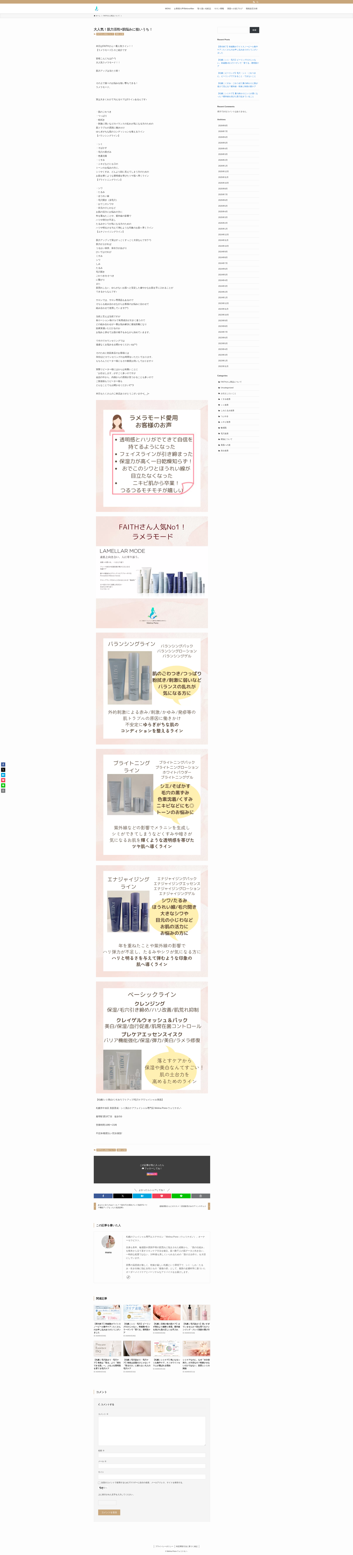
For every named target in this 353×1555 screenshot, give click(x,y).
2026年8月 (223, 125)
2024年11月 (223, 240)
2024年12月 (223, 234)
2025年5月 (223, 206)
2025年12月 (223, 171)
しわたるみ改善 (227, 410)
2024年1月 (223, 297)
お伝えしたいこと (228, 393)
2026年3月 (223, 154)
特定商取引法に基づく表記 (187, 1546)
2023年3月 (223, 355)
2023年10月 (223, 315)
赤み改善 (224, 450)
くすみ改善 (225, 399)
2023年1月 (223, 361)
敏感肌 (224, 428)
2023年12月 (223, 303)
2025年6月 (223, 200)
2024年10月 (223, 246)
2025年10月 (223, 183)
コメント (103, 1414)
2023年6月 (223, 337)
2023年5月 (223, 343)
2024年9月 (223, 252)
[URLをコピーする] (200, 1196)
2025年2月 (223, 223)
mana (108, 1252)
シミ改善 (224, 405)
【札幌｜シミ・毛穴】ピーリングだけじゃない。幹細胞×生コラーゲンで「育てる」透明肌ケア (238, 63)
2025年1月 (223, 229)
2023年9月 (223, 320)
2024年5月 (223, 275)
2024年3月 (223, 286)
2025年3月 (223, 217)
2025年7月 (223, 194)
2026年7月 (223, 131)
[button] (103, 1196)
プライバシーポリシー (164, 1546)
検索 (254, 30)
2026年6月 (223, 137)
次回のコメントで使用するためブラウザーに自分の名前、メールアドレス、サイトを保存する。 (142, 1482)
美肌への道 (119, 34)
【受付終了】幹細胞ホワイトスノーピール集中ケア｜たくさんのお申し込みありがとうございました (237, 49)
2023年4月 (223, 349)
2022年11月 (223, 366)
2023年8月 (223, 326)
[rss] (254, 2)
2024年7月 (223, 263)
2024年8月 (223, 257)
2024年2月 (223, 292)
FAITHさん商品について (105, 34)
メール (102, 1461)
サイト (101, 1472)
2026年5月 (223, 143)
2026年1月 (223, 166)
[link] (128, 1277)
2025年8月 (223, 189)
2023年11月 (223, 309)
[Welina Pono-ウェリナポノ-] (96, 8)
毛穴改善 (224, 433)
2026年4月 (223, 148)
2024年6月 (223, 269)
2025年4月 (223, 211)
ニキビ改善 (225, 422)
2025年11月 (223, 177)
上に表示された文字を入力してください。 (116, 1494)
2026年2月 (223, 160)
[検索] (257, 2)
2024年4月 (223, 280)
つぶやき (224, 416)
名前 (101, 1450)
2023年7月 (223, 332)
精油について (226, 439)
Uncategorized (227, 388)
